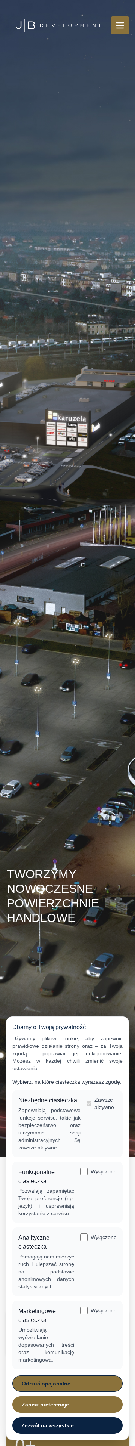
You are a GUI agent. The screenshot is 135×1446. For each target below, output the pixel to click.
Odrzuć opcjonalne (46, 1384)
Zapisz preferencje (45, 1405)
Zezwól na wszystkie (47, 1425)
